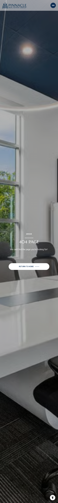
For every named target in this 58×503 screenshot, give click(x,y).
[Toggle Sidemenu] (53, 5)
